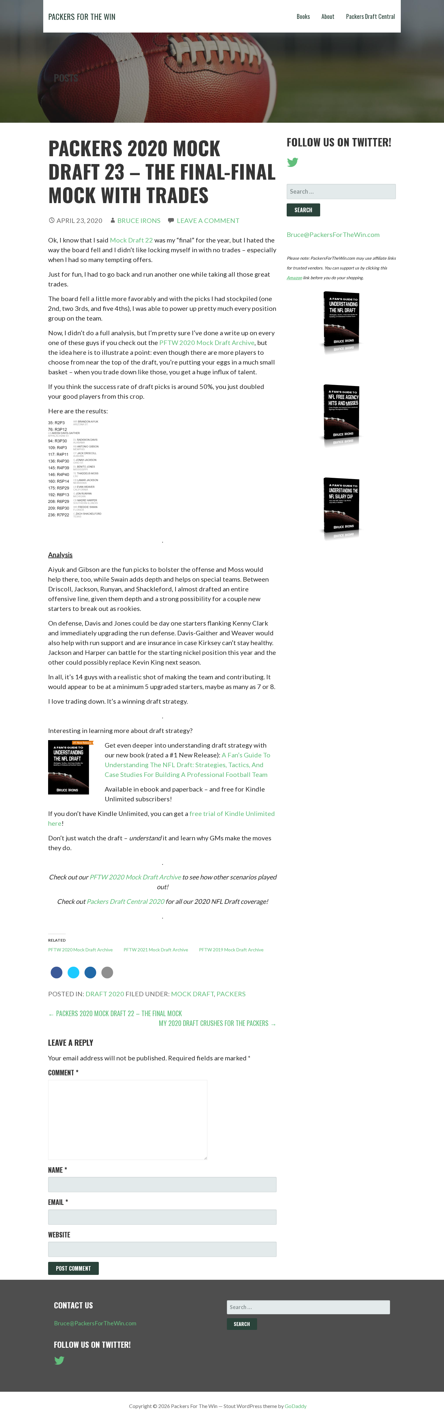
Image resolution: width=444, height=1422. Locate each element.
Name (57, 1170)
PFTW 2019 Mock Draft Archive (231, 949)
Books (303, 16)
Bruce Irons (139, 220)
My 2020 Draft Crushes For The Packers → (218, 1023)
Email (58, 1202)
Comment (63, 1072)
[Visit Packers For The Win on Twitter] (293, 164)
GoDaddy (296, 1406)
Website (59, 1234)
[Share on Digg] (90, 976)
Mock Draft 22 (131, 240)
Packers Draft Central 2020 (125, 901)
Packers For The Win (81, 16)
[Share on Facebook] (56, 976)
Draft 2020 (104, 994)
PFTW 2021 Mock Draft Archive (156, 949)
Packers (231, 994)
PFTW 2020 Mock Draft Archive (207, 342)
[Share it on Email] (107, 976)
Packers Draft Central (370, 16)
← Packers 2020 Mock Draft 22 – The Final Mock (115, 1013)
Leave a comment (208, 220)
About (327, 16)
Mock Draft (192, 994)
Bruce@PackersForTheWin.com (333, 234)
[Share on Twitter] (73, 976)
